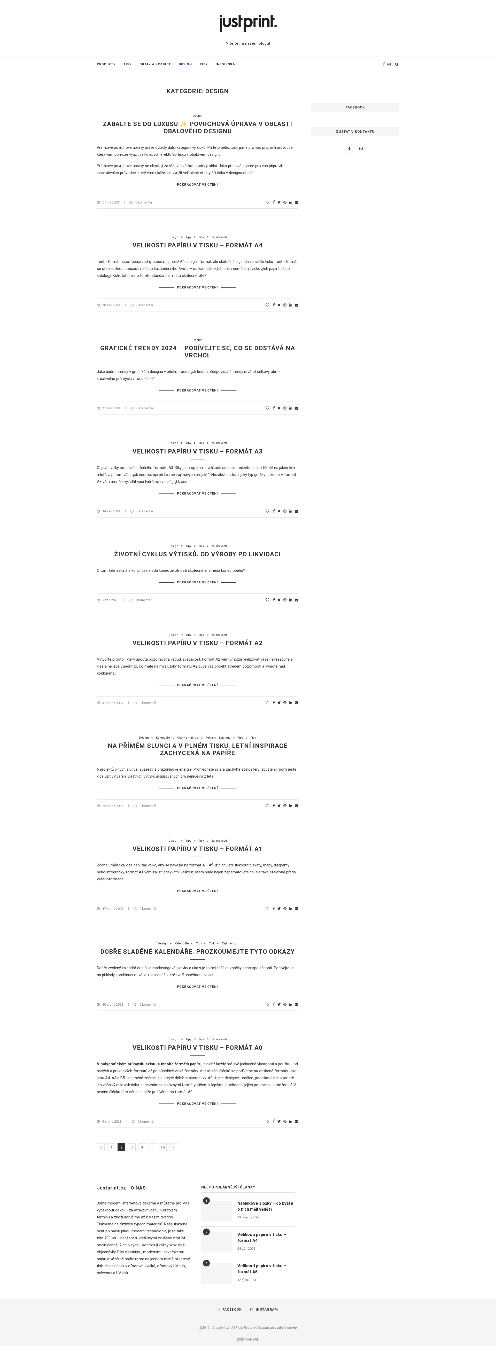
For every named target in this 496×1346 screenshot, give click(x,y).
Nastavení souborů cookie (278, 1327)
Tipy (204, 64)
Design (185, 64)
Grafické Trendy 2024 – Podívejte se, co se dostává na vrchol (197, 352)
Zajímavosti (219, 237)
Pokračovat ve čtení (197, 184)
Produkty (106, 64)
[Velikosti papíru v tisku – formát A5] (216, 1273)
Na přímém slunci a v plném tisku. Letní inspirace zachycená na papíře (198, 749)
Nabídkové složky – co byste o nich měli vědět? (265, 1206)
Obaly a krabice (155, 64)
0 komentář (143, 202)
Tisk (127, 64)
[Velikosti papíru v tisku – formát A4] (216, 1242)
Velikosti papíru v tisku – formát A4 (198, 245)
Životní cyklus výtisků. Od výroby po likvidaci (197, 554)
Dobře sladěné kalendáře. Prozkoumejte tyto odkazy (197, 951)
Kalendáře (163, 737)
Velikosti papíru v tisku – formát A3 (198, 451)
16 (162, 1147)
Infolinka (225, 64)
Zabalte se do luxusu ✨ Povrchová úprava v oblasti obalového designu (197, 127)
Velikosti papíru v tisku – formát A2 (198, 643)
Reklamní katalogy (217, 737)
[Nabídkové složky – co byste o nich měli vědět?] (216, 1211)
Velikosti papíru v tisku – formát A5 (261, 1268)
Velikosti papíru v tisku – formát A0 (198, 1047)
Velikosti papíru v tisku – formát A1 (198, 848)
